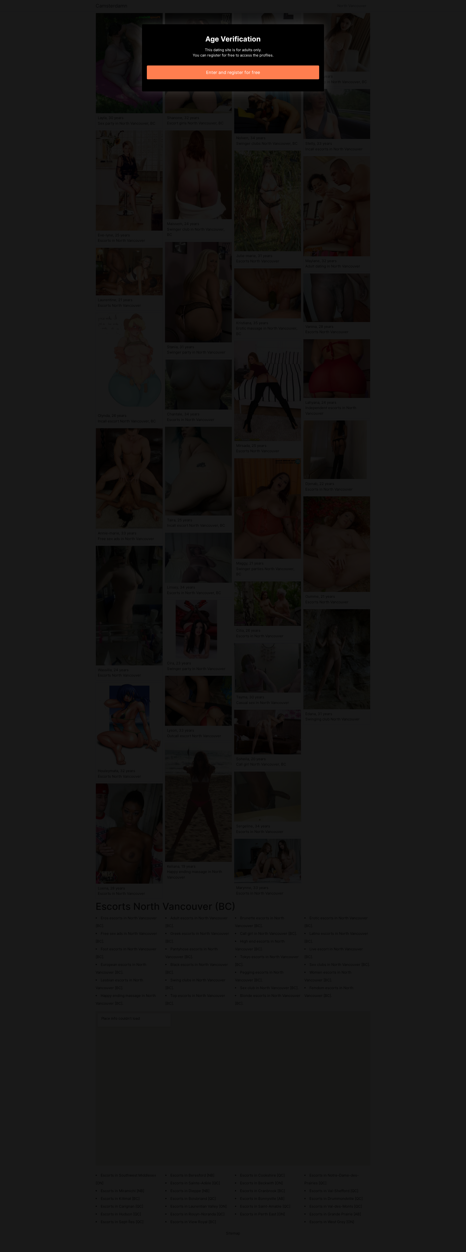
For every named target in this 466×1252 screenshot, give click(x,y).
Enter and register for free (233, 72)
